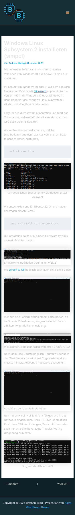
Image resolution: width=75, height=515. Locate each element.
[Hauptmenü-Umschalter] (67, 12)
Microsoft (40, 91)
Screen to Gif (17, 269)
